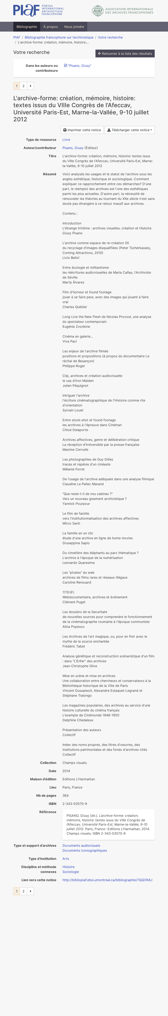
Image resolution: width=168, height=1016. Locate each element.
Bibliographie (27, 27)
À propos (50, 27)
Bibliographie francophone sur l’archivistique (59, 37)
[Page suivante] (30, 86)
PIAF (16, 37)
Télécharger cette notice (130, 130)
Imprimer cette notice (84, 130)
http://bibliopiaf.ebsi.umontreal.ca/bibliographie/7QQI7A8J (107, 880)
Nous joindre (74, 27)
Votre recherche (110, 37)
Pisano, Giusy (72, 148)
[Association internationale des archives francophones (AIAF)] (123, 11)
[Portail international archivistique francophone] (38, 11)
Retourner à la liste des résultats (126, 53)
